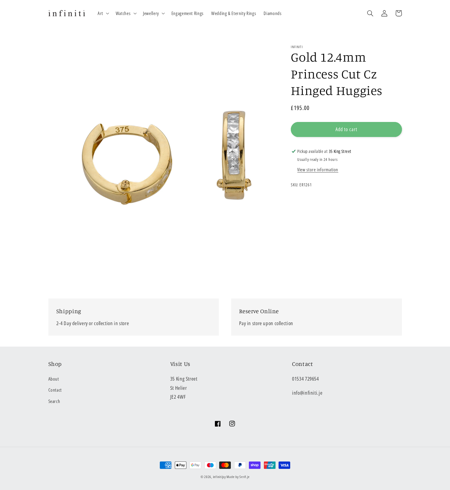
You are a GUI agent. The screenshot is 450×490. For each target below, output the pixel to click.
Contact (55, 390)
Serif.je (244, 477)
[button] (103, 13)
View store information (317, 169)
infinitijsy (219, 477)
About (53, 379)
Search (54, 401)
